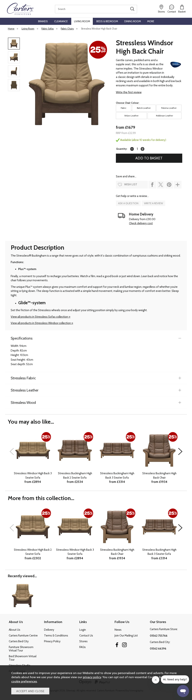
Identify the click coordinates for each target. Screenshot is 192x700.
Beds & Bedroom (107, 21)
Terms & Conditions (56, 635)
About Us (14, 629)
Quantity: (121, 148)
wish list (130, 184)
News (118, 629)
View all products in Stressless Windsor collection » (42, 323)
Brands (43, 21)
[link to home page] (20, 9)
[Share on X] (161, 185)
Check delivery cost (141, 223)
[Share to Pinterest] (169, 185)
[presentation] (12, 451)
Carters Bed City (19, 641)
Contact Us (86, 635)
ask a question (128, 203)
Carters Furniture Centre (23, 635)
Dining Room (132, 21)
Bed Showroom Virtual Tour (22, 658)
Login (82, 629)
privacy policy (92, 677)
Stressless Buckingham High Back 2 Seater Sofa (75, 475)
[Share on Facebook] (152, 185)
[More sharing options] (178, 185)
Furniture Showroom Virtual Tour (21, 648)
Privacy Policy (52, 641)
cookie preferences (24, 681)
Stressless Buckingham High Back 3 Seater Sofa (117, 475)
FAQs (82, 647)
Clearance (61, 21)
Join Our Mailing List (126, 635)
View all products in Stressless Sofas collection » (40, 316)
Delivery (49, 629)
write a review (153, 203)
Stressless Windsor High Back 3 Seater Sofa (33, 475)
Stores (83, 641)
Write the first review (129, 92)
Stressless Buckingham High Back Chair (159, 475)
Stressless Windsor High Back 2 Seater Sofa (33, 552)
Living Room (82, 21)
